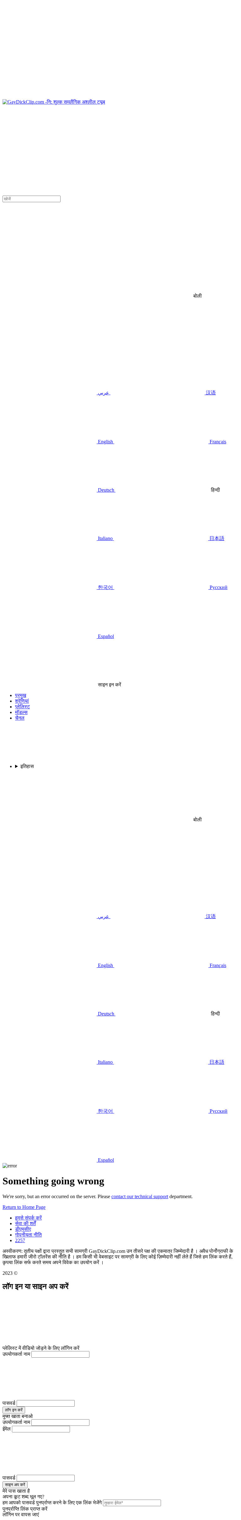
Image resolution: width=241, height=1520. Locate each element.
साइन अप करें (15, 1484)
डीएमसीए (23, 1229)
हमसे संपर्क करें (28, 1217)
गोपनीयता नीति (28, 1234)
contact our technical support (139, 1196)
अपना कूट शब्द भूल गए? (23, 1496)
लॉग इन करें (14, 1410)
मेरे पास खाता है (16, 1491)
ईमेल (7, 1428)
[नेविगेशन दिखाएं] (120, 51)
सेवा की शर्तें (25, 1223)
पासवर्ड (9, 1403)
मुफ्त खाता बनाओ (18, 1416)
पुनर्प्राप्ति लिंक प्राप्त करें (25, 1509)
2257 (20, 1240)
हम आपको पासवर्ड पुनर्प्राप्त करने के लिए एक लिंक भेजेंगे (52, 1502)
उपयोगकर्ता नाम (16, 1354)
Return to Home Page (24, 1207)
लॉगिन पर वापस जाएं (21, 1514)
